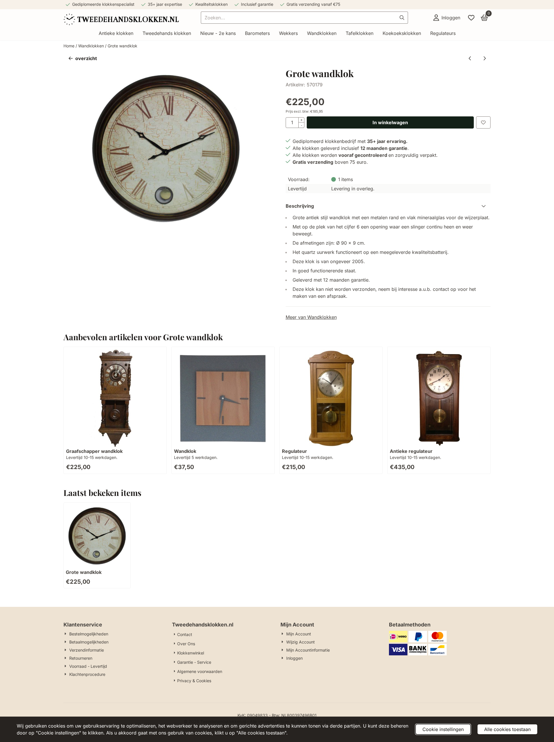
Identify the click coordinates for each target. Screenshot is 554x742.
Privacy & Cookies (194, 680)
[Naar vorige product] (470, 58)
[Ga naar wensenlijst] (471, 18)
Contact (184, 634)
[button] (447, 18)
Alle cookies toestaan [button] (507, 729)
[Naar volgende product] (484, 58)
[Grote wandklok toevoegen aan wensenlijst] (483, 122)
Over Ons (186, 643)
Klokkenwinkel (190, 652)
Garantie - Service (194, 662)
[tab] (388, 206)
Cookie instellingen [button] (443, 729)
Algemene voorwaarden (199, 671)
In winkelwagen (390, 122)
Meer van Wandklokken (311, 317)
